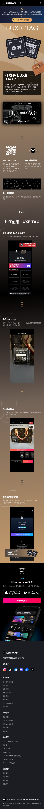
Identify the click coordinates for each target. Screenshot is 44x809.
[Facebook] (27, 670)
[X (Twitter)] (32, 670)
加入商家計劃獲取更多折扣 (22, 20)
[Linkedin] (16, 670)
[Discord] (21, 670)
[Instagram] (5, 670)
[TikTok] (10, 670)
